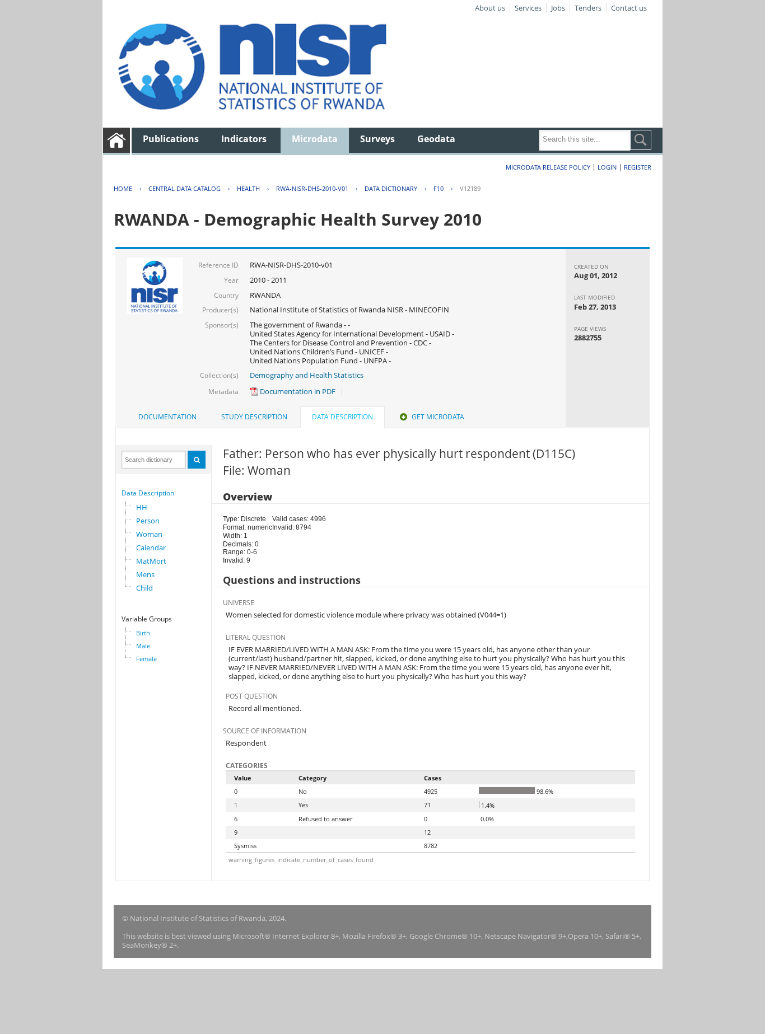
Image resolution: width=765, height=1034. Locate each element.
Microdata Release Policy (548, 167)
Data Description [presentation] (342, 417)
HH (141, 507)
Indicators (244, 139)
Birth (143, 633)
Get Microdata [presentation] (438, 417)
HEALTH (248, 188)
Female (146, 658)
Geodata (436, 139)
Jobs (558, 8)
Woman (149, 534)
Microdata (315, 139)
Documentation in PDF (296, 391)
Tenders (588, 8)
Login (607, 167)
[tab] (167, 417)
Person (148, 521)
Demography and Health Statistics (306, 375)
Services (528, 8)
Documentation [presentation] (167, 417)
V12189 (470, 188)
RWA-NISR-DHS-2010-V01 (312, 188)
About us (490, 8)
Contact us (629, 8)
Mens (145, 574)
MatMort (151, 561)
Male (143, 646)
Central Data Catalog (184, 188)
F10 (438, 188)
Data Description (148, 493)
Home (123, 188)
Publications (171, 139)
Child (144, 588)
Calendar (151, 547)
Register (637, 167)
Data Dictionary (391, 188)
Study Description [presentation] (254, 417)
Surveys (377, 139)
